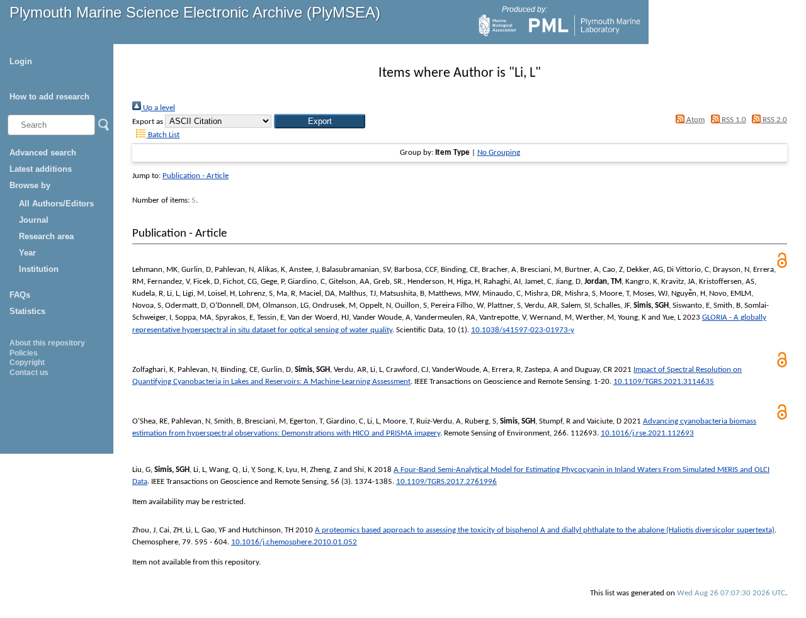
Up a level (158, 108)
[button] (319, 121)
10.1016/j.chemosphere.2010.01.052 (294, 542)
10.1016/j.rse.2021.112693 (647, 433)
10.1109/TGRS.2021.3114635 (663, 382)
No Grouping (498, 153)
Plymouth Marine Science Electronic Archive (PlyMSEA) (194, 12)
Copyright (27, 362)
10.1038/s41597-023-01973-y (522, 330)
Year (27, 252)
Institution (39, 269)
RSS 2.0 (774, 120)
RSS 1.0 (733, 120)
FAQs (19, 295)
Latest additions (40, 169)
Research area (46, 236)
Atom (694, 120)
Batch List (162, 135)
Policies (23, 353)
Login (20, 61)
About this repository (47, 343)
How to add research (49, 96)
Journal (33, 220)
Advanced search (42, 152)
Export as (147, 122)
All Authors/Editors (56, 203)
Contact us (28, 372)
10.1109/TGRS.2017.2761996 (446, 482)
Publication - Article (195, 176)
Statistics (27, 311)
